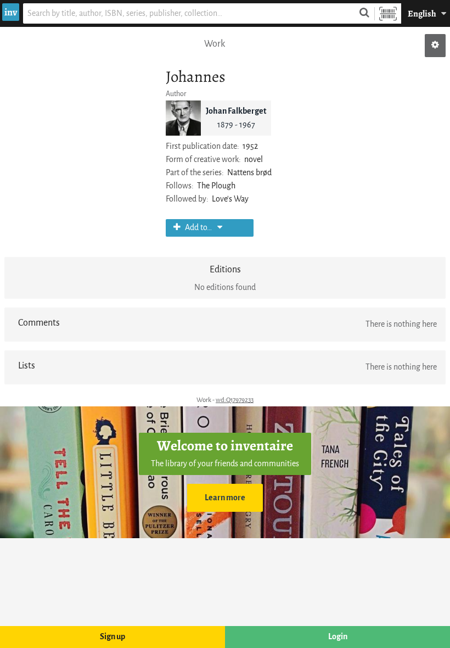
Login (337, 637)
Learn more (225, 498)
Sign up (112, 637)
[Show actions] (435, 45)
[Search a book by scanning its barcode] (388, 13)
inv (10, 12)
